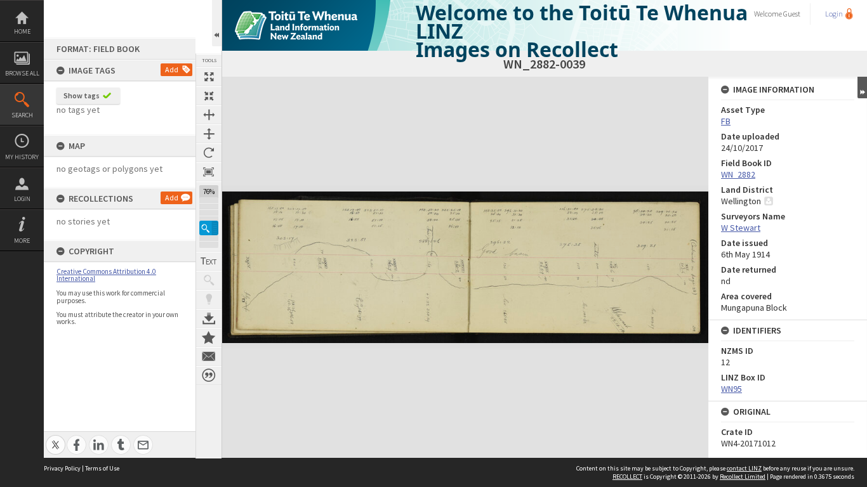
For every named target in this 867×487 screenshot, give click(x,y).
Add (171, 69)
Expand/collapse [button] (862, 87)
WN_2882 (738, 174)
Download (209, 318)
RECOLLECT (627, 476)
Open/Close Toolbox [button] (217, 23)
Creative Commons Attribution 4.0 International (106, 275)
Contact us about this (209, 356)
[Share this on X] (55, 438)
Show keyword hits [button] (209, 280)
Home (22, 31)
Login (22, 199)
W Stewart (740, 227)
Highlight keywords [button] (209, 299)
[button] (208, 228)
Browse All (22, 73)
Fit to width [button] (209, 114)
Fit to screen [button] (209, 95)
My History (22, 157)
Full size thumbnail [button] (209, 76)
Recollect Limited (742, 476)
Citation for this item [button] (209, 375)
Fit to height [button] (209, 133)
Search (22, 115)
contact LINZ (744, 468)
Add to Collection (209, 337)
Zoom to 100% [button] (209, 171)
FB (726, 121)
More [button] (22, 241)
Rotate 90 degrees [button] (209, 152)
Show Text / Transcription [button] (209, 261)
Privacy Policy (62, 468)
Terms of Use (102, 468)
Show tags (81, 95)
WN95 (731, 388)
